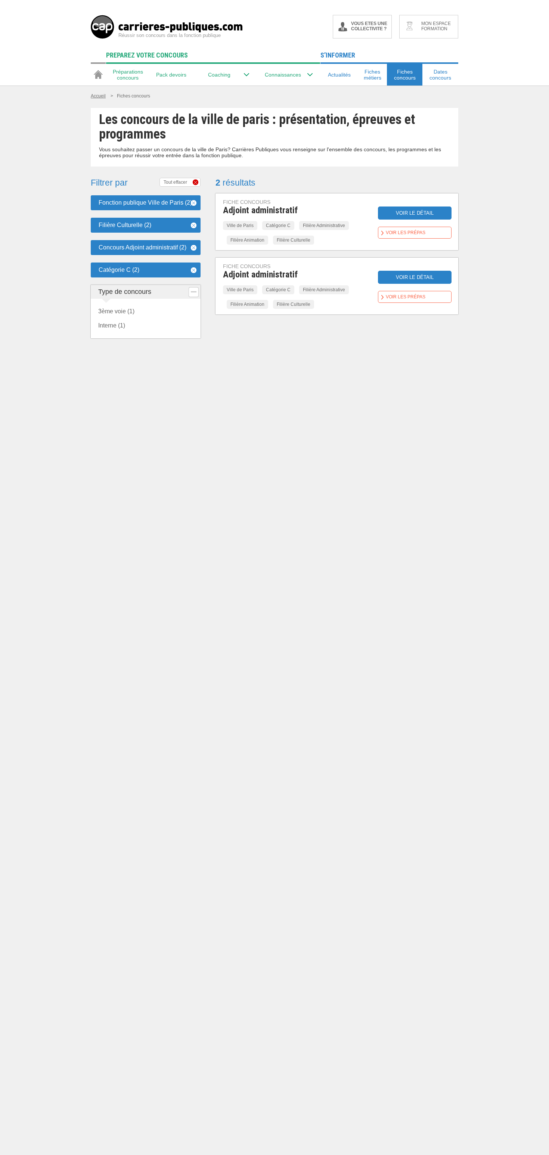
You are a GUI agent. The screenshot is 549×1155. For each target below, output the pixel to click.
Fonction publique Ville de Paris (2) (145, 202)
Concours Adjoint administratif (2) (142, 247)
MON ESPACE (436, 26)
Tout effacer (175, 182)
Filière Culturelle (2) (125, 225)
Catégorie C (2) (119, 270)
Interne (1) (111, 325)
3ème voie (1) (116, 311)
